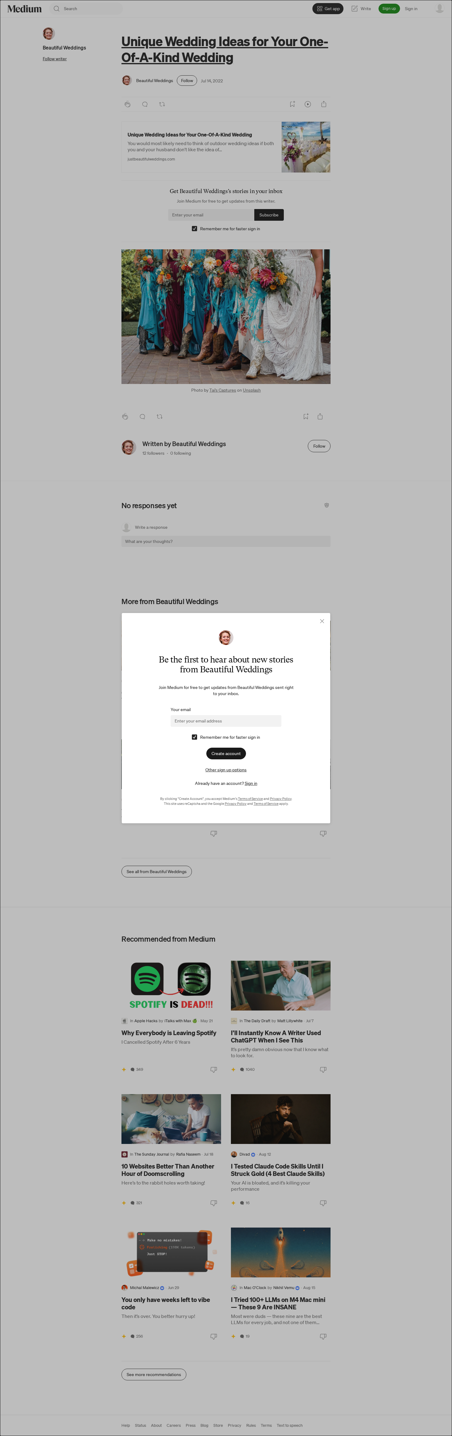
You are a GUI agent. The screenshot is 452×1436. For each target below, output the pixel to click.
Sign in (251, 783)
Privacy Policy (280, 798)
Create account (226, 753)
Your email (181, 709)
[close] (322, 621)
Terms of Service (250, 798)
